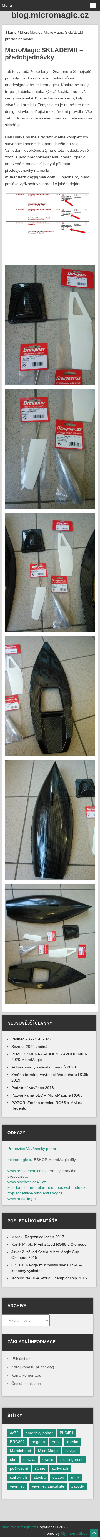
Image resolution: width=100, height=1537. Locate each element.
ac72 (14, 1433)
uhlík (75, 1477)
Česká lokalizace (26, 1383)
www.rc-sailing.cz (23, 1198)
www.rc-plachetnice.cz (27, 1171)
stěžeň (58, 1477)
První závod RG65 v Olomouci (60, 1244)
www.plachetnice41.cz (27, 1182)
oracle (47, 1459)
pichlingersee (72, 1459)
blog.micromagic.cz (50, 14)
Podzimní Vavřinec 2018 (32, 1087)
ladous (17, 1278)
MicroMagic (30, 32)
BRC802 (17, 1441)
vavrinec (17, 1486)
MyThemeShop (74, 1533)
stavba (40, 1477)
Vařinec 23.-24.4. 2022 (31, 1039)
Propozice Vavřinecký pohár (32, 1148)
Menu (7, 5)
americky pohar (39, 1433)
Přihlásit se (21, 1358)
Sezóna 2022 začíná (29, 1046)
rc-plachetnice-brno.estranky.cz (35, 1193)
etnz (55, 1441)
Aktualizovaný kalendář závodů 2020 (43, 1067)
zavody (77, 1486)
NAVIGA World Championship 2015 (56, 1278)
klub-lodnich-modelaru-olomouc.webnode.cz (46, 1187)
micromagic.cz (20, 1159)
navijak (71, 1450)
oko (13, 1459)
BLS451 (67, 1433)
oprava (29, 1459)
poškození (19, 1468)
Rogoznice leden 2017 (44, 1237)
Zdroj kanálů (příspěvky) (32, 1367)
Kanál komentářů (26, 1375)
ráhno (40, 1468)
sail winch (18, 1477)
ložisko (72, 1441)
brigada (38, 1441)
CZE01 (17, 1265)
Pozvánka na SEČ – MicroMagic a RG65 (46, 1095)
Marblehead (20, 1450)
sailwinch (60, 1468)
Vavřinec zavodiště (48, 1486)
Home (11, 32)
